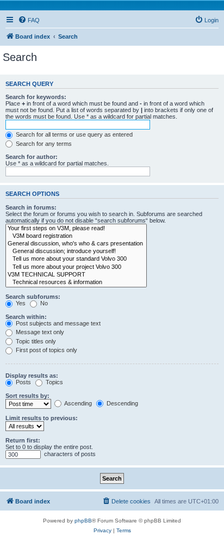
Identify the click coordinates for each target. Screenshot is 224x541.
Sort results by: (27, 395)
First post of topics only (45, 350)
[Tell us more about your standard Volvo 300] (76, 259)
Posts (22, 382)
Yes (20, 303)
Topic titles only (35, 341)
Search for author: (31, 156)
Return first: (22, 440)
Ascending (77, 403)
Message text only (39, 332)
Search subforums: (32, 296)
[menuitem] (29, 20)
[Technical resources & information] (76, 282)
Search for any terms (43, 143)
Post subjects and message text (57, 323)
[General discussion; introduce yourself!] (76, 251)
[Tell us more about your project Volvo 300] (76, 267)
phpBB (83, 521)
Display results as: (31, 375)
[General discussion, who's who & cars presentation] (76, 244)
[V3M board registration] (76, 236)
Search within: (26, 316)
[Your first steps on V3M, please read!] (76, 228)
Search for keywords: (35, 97)
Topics (53, 382)
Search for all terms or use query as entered (73, 134)
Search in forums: (31, 207)
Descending (121, 403)
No (43, 303)
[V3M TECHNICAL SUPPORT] (76, 275)
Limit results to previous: (41, 418)
